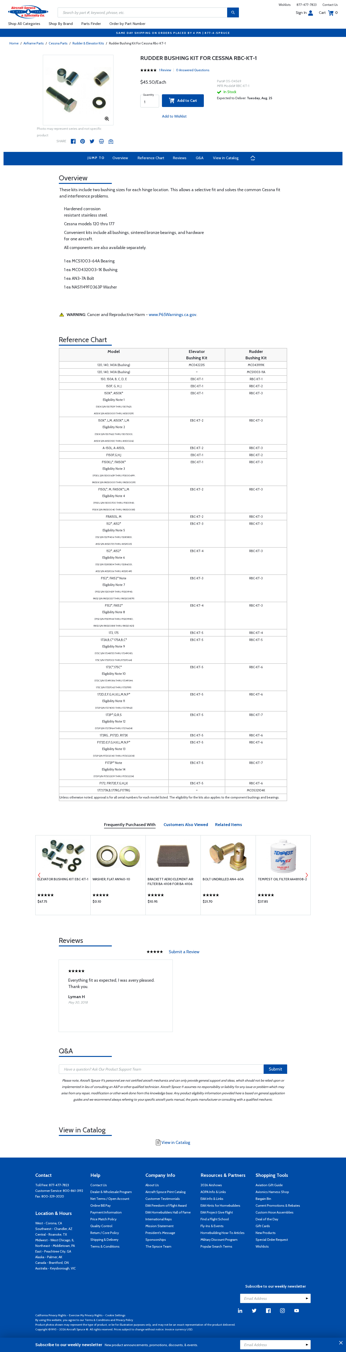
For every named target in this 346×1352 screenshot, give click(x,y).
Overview (120, 158)
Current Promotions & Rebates (278, 1205)
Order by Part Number (127, 23)
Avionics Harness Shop (272, 1192)
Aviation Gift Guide (269, 1185)
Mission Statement (159, 1226)
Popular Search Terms (216, 1246)
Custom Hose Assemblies (275, 1212)
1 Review (165, 70)
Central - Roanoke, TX (51, 1234)
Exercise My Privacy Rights (85, 1315)
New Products (266, 1233)
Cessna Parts (58, 43)
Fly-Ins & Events (212, 1226)
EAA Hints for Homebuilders (220, 1205)
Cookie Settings (115, 1315)
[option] (78, 90)
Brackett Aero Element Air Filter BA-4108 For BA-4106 (170, 881)
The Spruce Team (158, 1246)
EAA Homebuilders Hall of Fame (168, 1212)
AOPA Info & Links (213, 1192)
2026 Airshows (211, 1185)
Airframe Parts (34, 43)
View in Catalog (225, 158)
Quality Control (101, 1226)
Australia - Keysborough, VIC (55, 1268)
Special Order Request (272, 1239)
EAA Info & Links (212, 1199)
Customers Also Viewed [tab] (186, 824)
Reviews (179, 158)
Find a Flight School (215, 1219)
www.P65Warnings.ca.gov (172, 314)
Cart (328, 12)
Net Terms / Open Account (109, 1199)
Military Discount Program (219, 1239)
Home (14, 43)
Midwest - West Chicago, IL (54, 1240)
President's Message (160, 1233)
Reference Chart (150, 158)
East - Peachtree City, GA (53, 1251)
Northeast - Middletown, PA (55, 1246)
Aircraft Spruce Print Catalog (165, 1192)
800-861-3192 (73, 1191)
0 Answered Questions (192, 70)
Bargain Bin (263, 1199)
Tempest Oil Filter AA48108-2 (282, 879)
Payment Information (106, 1212)
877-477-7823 (307, 5)
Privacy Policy (124, 1320)
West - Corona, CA (48, 1223)
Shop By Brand (61, 23)
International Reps (158, 1219)
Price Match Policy (103, 1219)
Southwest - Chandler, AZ (53, 1229)
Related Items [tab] (228, 824)
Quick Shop (63, 903)
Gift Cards (263, 1226)
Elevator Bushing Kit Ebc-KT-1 (62, 879)
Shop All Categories (24, 23)
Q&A (200, 158)
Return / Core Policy (104, 1233)
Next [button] (307, 875)
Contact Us (330, 5)
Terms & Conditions (105, 1246)
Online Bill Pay (100, 1205)
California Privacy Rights (50, 1315)
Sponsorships (155, 1239)
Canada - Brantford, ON (52, 1263)
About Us (152, 1185)
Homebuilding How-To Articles (223, 1233)
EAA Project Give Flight (217, 1212)
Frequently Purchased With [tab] (130, 824)
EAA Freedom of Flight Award (166, 1205)
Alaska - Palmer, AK (48, 1257)
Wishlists (285, 5)
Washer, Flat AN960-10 (111, 879)
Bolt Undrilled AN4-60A (223, 879)
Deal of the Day (267, 1219)
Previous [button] (39, 875)
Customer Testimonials (162, 1199)
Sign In (301, 12)
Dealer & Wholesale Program (111, 1192)
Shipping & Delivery (104, 1239)
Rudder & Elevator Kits (88, 43)
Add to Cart (185, 100)
